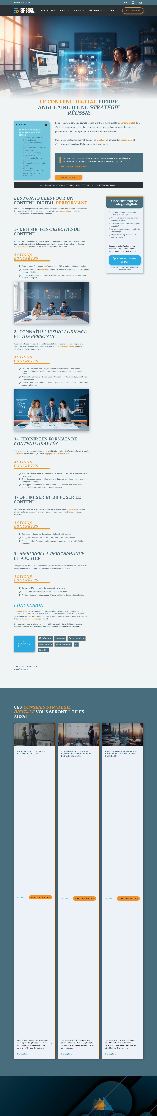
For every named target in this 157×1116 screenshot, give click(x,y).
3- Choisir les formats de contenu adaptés (32, 154)
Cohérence (45, 638)
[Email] (140, 2)
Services (64, 10)
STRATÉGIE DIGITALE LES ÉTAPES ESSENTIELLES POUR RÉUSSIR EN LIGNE (76, 753)
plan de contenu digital (30, 244)
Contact (111, 10)
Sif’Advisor (95, 10)
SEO (76, 644)
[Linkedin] (133, 2)
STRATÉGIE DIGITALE (68, 177)
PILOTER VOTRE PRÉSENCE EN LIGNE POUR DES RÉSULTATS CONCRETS (121, 753)
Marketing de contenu (45, 644)
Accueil (43, 185)
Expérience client (76, 638)
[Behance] (125, 2)
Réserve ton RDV (133, 10)
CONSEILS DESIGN (54, 185)
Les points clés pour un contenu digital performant (35, 138)
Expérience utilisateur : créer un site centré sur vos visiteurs (57, 626)
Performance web (63, 644)
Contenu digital (60, 638)
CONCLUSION (28, 168)
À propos (79, 10)
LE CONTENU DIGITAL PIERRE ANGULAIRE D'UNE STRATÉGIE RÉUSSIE (31, 132)
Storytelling (43, 650)
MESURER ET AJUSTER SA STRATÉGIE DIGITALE (25, 668)
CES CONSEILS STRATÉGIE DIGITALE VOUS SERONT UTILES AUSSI (33, 173)
